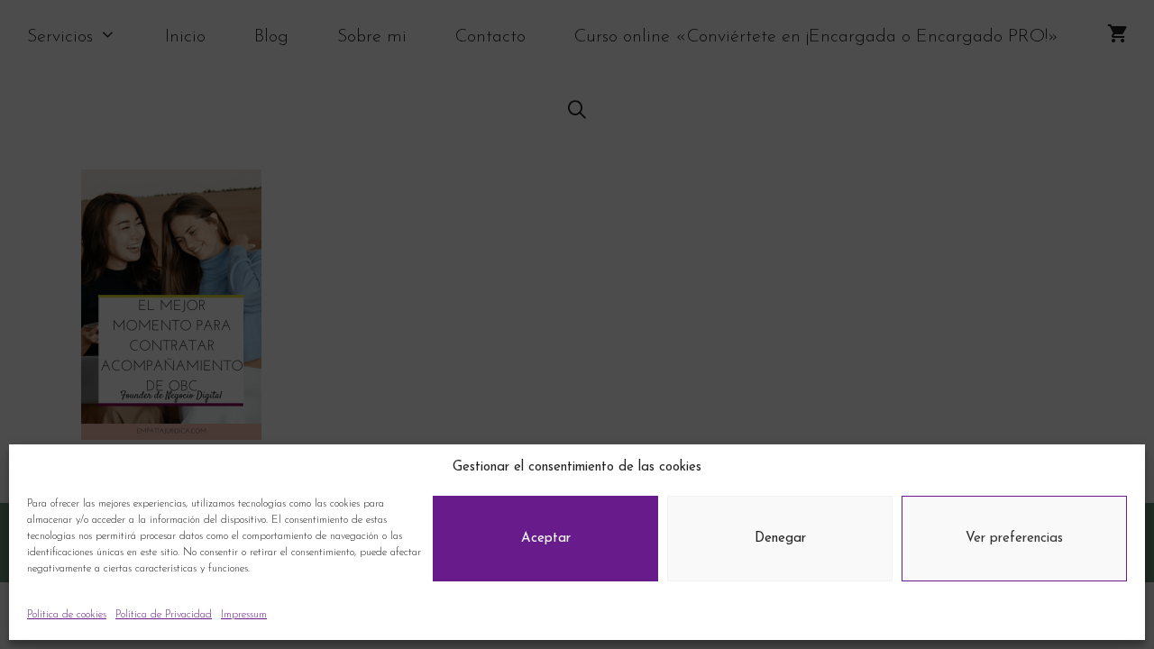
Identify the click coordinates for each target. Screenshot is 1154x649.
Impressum (244, 614)
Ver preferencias (1014, 538)
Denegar (780, 538)
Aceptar (546, 538)
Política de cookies (66, 614)
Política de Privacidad (163, 614)
